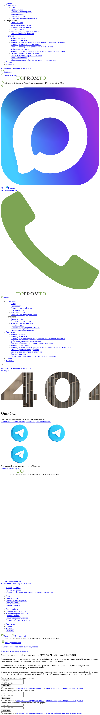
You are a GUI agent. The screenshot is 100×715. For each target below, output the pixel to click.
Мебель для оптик (13, 590)
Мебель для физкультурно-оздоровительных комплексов (29, 592)
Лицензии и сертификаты (21, 12)
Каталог (9, 3)
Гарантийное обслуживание (22, 34)
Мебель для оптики (19, 40)
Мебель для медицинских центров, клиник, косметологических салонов (41, 51)
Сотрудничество (17, 14)
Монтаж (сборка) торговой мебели (25, 31)
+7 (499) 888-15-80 (8, 68)
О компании (20, 422)
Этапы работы (17, 23)
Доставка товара (17, 29)
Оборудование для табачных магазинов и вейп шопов (33, 60)
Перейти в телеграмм (10, 468)
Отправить (6, 686)
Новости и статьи (18, 16)
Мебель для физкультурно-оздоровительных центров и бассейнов (38, 42)
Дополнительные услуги (21, 25)
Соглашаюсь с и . (43, 688)
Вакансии (10, 631)
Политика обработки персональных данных (19, 647)
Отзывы (9, 62)
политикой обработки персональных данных (64, 688)
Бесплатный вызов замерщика (18, 620)
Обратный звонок (23, 68)
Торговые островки (19, 58)
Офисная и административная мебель (26, 56)
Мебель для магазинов (20, 49)
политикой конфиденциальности (30, 688)
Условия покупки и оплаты (22, 27)
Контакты (10, 64)
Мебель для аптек (18, 38)
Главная (4, 422)
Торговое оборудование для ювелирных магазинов (32, 47)
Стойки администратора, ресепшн (25, 53)
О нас (13, 7)
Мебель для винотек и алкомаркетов (26, 45)
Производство (17, 10)
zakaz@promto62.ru (9, 190)
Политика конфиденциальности (24, 18)
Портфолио (30, 422)
